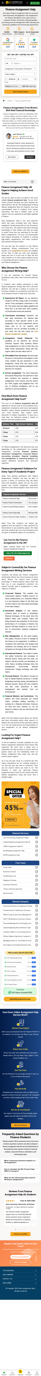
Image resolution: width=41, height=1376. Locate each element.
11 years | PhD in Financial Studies (24, 138)
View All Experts (20, 171)
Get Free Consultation (20, 1257)
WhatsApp (36, 3)
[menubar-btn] (32, 182)
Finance (9, 101)
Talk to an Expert (20, 1262)
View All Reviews (20, 1234)
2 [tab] (19, 1229)
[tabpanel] (20, 1212)
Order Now (9, 558)
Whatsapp (4, 1374)
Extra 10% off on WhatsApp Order (18, 553)
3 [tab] (22, 1229)
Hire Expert (30, 157)
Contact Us (12, 1374)
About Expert (12, 157)
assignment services (19, 251)
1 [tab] (16, 1229)
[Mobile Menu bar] (3, 3)
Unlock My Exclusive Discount (20, 999)
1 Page (6, 82)
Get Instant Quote (20, 92)
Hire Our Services (20, 1125)
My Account (29, 1374)
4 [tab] (25, 1229)
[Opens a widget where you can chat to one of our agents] (26, 1358)
